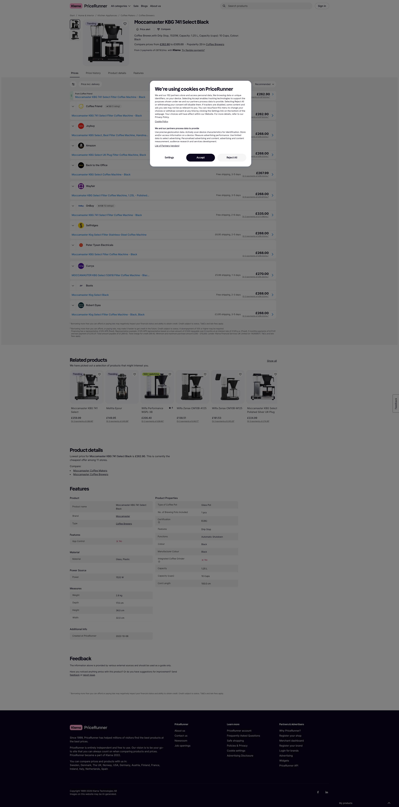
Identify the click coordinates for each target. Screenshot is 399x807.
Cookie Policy (161, 121)
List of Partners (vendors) (167, 146)
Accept (201, 157)
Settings (169, 157)
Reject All (232, 157)
